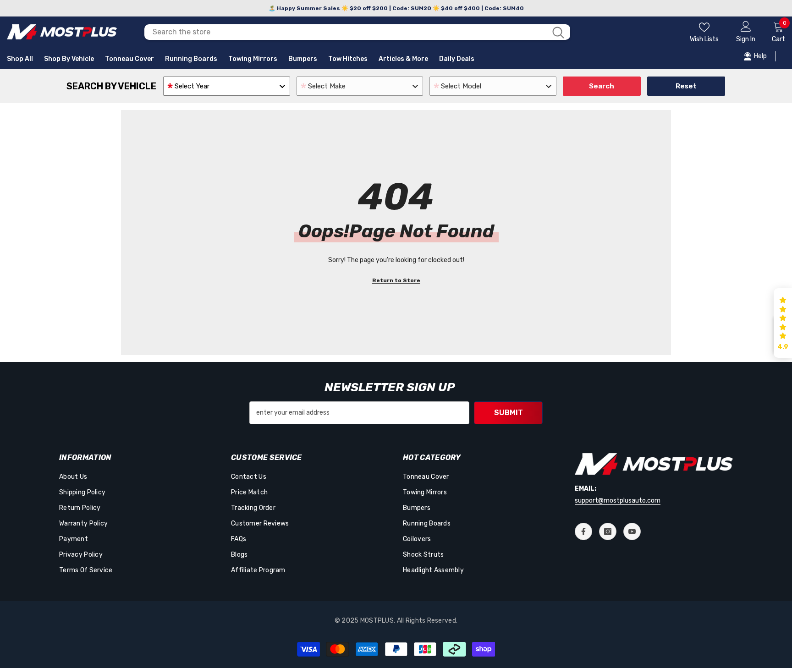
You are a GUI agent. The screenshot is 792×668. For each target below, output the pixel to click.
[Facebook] (583, 531)
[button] (783, 323)
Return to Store (396, 280)
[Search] (357, 32)
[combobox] (345, 32)
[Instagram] (607, 531)
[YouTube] (632, 531)
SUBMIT (508, 412)
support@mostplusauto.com (617, 500)
